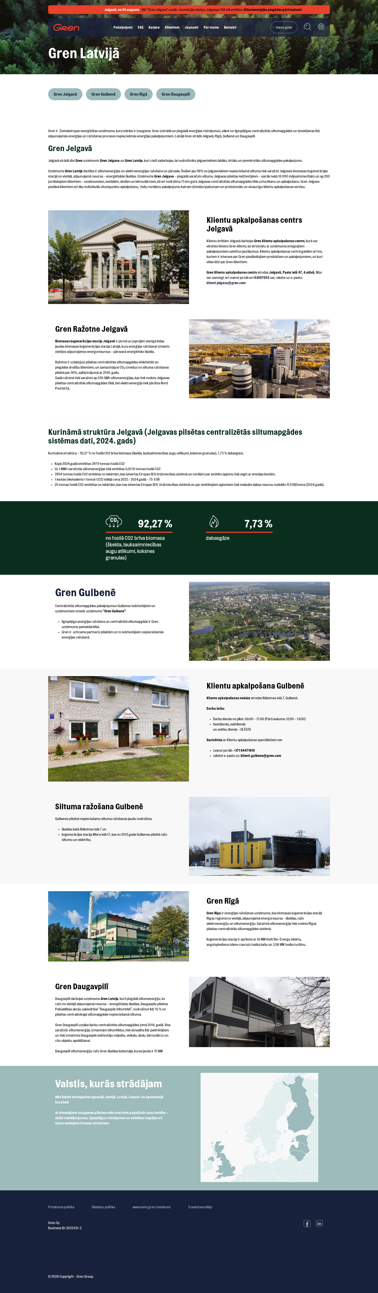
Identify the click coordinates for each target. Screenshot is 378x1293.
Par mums (211, 27)
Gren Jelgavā (65, 94)
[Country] (321, 27)
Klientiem (172, 27)
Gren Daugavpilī (176, 94)
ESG (140, 27)
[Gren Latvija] (66, 27)
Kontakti (230, 27)
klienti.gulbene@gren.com (261, 755)
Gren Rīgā (138, 94)
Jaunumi (191, 27)
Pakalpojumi (123, 27)
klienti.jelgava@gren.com (226, 283)
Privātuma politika (61, 1207)
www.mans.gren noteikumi (152, 1207)
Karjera (154, 27)
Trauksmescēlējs (200, 1207)
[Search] (307, 27)
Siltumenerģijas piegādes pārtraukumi (209, 9)
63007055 (262, 277)
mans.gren (284, 27)
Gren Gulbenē (103, 94)
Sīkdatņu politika (103, 1207)
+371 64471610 (244, 750)
